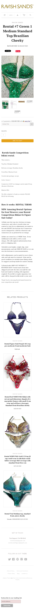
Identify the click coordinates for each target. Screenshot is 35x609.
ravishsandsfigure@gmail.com (17, 543)
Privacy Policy (11, 573)
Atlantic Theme (7, 578)
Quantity (4, 131)
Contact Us (24, 573)
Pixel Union (16, 578)
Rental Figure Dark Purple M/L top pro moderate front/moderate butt (17, 345)
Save (19, 51)
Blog (18, 573)
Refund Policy (10, 571)
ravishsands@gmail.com (17, 540)
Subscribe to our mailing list (11, 598)
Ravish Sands (17, 341)
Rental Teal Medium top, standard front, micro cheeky (17, 515)
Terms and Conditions (22, 571)
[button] (17, 121)
